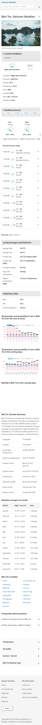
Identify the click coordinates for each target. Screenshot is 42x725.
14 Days (26, 113)
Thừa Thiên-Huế (9, 592)
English (7, 708)
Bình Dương (27, 592)
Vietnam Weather (8, 2)
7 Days (8, 113)
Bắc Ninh (6, 603)
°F (31, 69)
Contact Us (26, 685)
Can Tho (26, 588)
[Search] (34, 6)
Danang (26, 584)
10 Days (16, 113)
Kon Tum (6, 606)
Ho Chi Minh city (29, 581)
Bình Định (26, 603)
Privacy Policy (27, 689)
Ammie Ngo (11, 48)
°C (28, 69)
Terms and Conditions (30, 697)
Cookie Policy (27, 693)
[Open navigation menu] (39, 7)
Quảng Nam (7, 595)
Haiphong (6, 584)
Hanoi (5, 581)
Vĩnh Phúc (27, 599)
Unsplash (20, 48)
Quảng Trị (26, 595)
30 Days (35, 113)
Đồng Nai (6, 588)
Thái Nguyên (7, 599)
